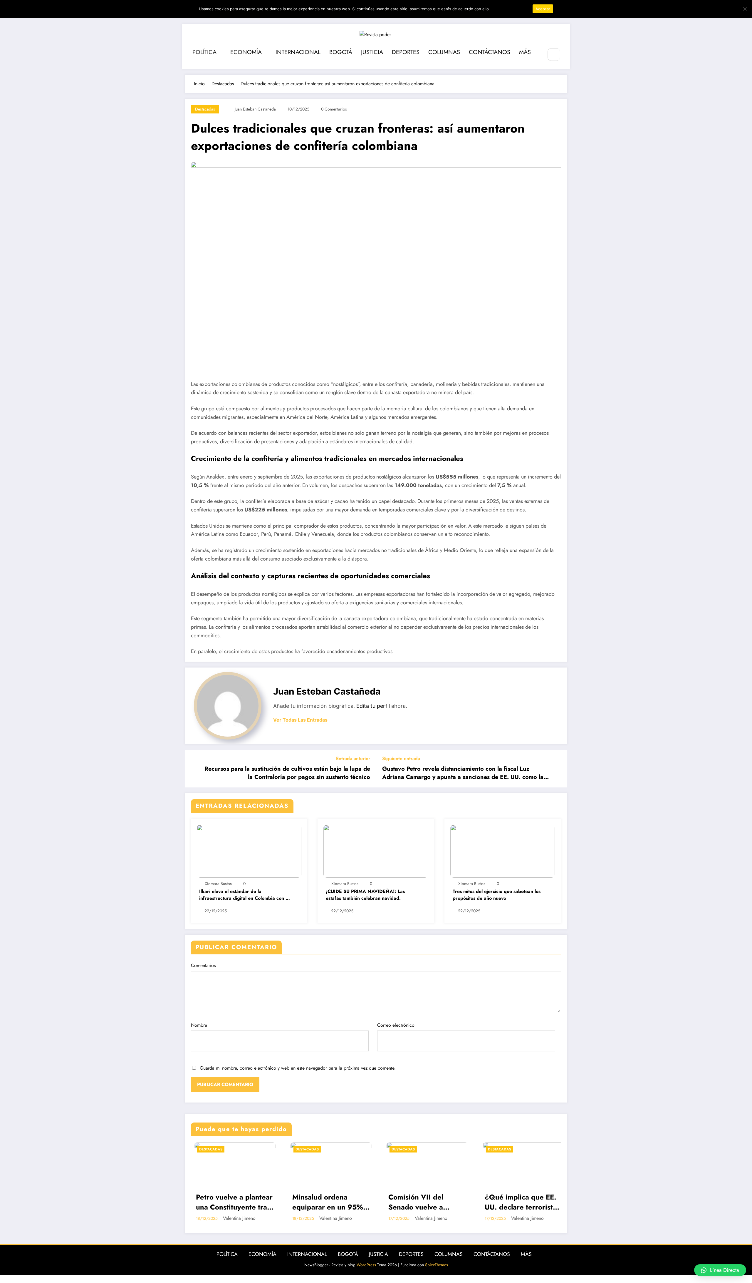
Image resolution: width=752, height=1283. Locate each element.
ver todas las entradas (300, 720)
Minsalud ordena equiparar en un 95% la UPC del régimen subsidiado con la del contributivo (228, 1202)
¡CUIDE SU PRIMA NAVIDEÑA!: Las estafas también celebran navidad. (365, 894)
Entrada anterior (353, 758)
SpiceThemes (436, 1265)
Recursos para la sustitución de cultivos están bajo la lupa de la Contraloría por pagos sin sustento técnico (287, 773)
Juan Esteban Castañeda (255, 109)
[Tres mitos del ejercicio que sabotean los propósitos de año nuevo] (502, 850)
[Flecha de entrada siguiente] (558, 768)
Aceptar (543, 8)
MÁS (525, 52)
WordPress (366, 1265)
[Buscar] (554, 54)
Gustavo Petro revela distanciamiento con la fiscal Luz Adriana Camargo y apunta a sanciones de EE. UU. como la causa (462, 773)
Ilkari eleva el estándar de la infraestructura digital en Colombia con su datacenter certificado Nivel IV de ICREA (244, 894)
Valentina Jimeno (236, 1218)
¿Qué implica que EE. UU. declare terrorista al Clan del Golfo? (421, 1202)
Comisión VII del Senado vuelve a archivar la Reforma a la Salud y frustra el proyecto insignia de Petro (324, 1202)
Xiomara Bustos (218, 883)
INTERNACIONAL (298, 52)
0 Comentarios (334, 109)
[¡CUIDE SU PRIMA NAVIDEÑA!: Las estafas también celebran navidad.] (375, 850)
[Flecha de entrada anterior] (193, 768)
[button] (720, 1270)
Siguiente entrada (401, 758)
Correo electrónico (395, 1025)
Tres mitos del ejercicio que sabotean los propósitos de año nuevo (496, 894)
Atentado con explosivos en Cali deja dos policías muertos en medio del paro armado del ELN (520, 1202)
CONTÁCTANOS (489, 52)
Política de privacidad (510, 8)
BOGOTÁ (340, 52)
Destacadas (205, 109)
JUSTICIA (372, 52)
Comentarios (203, 965)
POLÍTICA (204, 52)
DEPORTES (405, 52)
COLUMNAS (444, 52)
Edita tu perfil (373, 706)
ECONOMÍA (246, 52)
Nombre (199, 1025)
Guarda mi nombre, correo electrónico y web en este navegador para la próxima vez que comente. (298, 1068)
